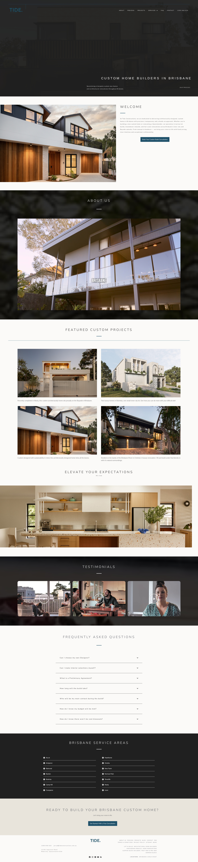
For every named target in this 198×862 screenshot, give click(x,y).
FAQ (162, 10)
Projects (141, 10)
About (121, 10)
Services (152, 10)
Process (130, 10)
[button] (153, 10)
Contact (170, 10)
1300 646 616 (182, 10)
